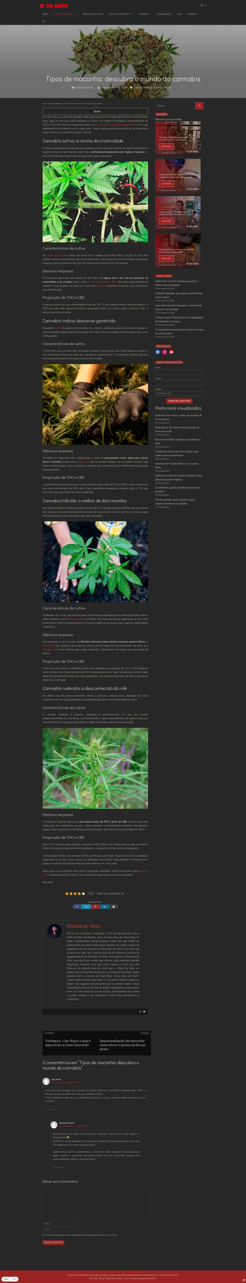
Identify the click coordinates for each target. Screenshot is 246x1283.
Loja (179, 14)
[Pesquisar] (199, 105)
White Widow (77, 619)
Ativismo (143, 14)
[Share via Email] (113, 906)
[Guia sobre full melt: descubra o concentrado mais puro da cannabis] (178, 191)
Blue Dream (49, 645)
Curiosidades (164, 14)
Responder (50, 1109)
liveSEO (152, 1278)
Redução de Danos (93, 14)
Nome (158, 367)
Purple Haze (94, 281)
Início (45, 14)
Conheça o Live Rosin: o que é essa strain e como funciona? (68, 1042)
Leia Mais (166, 146)
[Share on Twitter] (86, 906)
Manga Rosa (110, 281)
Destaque (158, 87)
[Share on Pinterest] (95, 906)
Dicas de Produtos (119, 14)
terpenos (102, 285)
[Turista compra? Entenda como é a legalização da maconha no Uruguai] (178, 229)
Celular (158, 389)
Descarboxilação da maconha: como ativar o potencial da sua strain (123, 1044)
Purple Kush (83, 461)
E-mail (158, 378)
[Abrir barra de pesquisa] (43, 21)
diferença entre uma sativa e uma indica (115, 124)
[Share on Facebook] (77, 906)
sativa (58, 328)
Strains (167, 87)
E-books (191, 14)
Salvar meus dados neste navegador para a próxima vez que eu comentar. (81, 1235)
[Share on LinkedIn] (104, 906)
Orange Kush (50, 649)
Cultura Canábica (64, 14)
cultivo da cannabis (57, 255)
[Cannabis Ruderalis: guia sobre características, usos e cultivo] (178, 154)
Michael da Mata (84, 87)
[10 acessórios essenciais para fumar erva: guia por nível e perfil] (178, 266)
